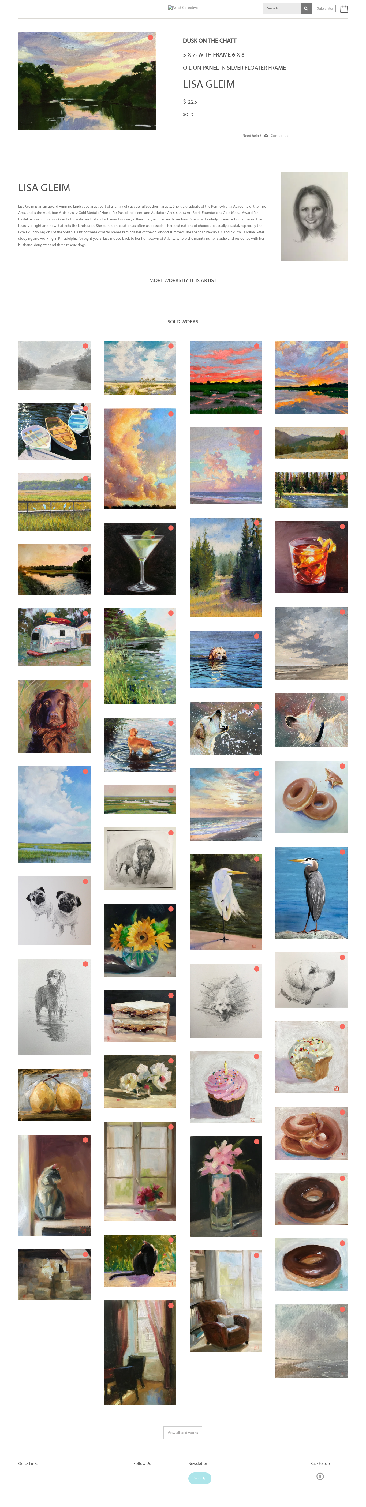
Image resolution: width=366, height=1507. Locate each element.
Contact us (279, 136)
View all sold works (183, 1433)
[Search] (306, 8)
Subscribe (325, 9)
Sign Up (200, 1478)
